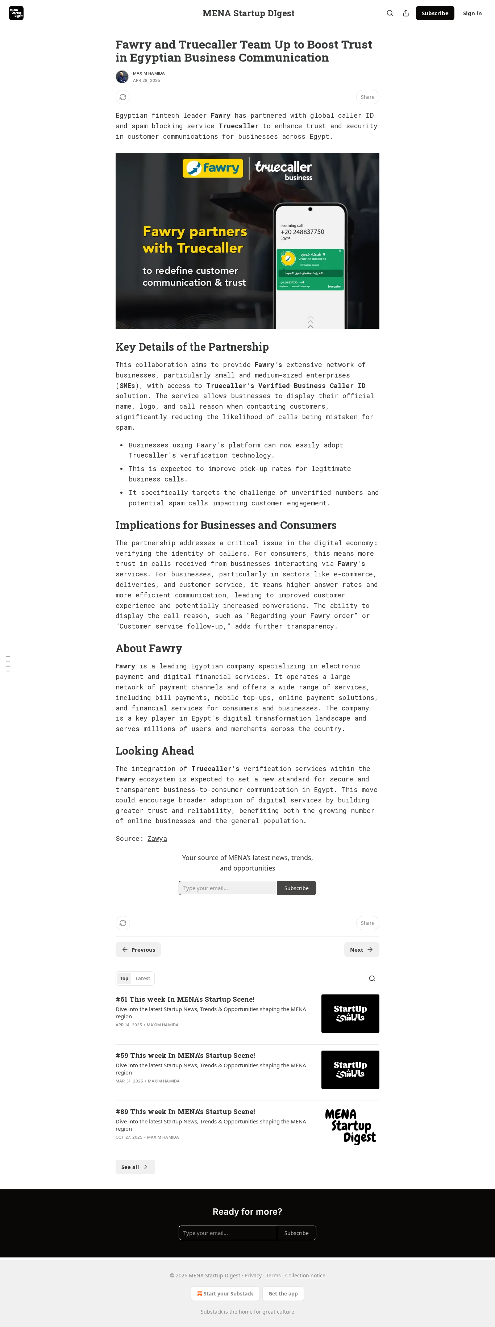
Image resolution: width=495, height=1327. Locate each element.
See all (130, 1166)
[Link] (105, 346)
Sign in (472, 13)
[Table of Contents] (8, 663)
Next (356, 949)
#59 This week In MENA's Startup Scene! (185, 1055)
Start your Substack (228, 1293)
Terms (273, 1275)
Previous (143, 949)
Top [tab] (124, 978)
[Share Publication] (406, 13)
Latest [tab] (143, 978)
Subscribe (435, 13)
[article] (247, 1017)
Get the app (283, 1293)
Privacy (253, 1275)
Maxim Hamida (149, 73)
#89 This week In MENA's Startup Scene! (185, 1111)
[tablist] (135, 978)
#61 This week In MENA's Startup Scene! (185, 998)
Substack (211, 1311)
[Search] (390, 13)
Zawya (157, 838)
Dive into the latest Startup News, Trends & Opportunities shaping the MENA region (211, 1012)
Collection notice (305, 1275)
